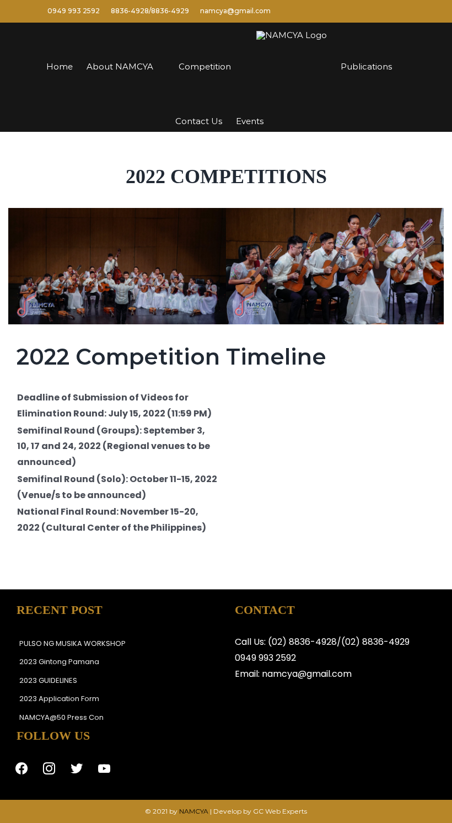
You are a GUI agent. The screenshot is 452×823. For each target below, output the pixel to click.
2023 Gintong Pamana (59, 661)
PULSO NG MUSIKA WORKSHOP (72, 643)
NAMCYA (193, 811)
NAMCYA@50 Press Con (61, 717)
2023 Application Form (59, 698)
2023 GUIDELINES (48, 680)
